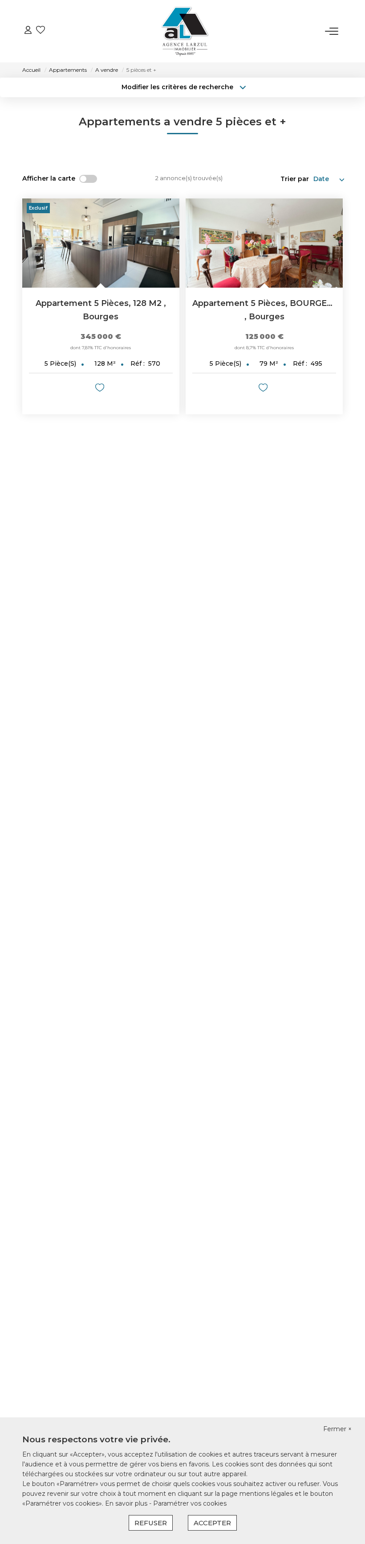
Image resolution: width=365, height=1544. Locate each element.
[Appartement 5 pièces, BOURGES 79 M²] (264, 243)
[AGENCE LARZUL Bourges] (185, 31)
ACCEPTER (212, 1523)
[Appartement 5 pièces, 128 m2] (100, 243)
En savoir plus (127, 1503)
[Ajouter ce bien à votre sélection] (100, 389)
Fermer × (337, 1429)
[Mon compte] (28, 31)
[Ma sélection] (40, 31)
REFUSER (150, 1523)
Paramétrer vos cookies (190, 1503)
